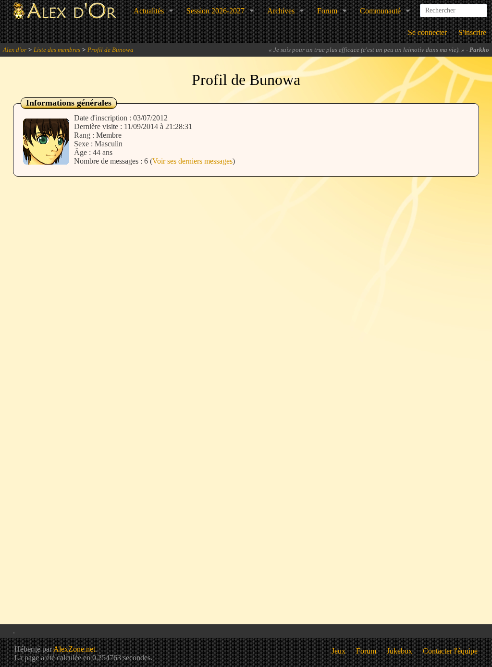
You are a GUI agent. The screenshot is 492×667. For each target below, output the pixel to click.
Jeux (338, 651)
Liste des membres (57, 49)
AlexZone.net (74, 649)
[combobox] (453, 6)
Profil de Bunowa (110, 49)
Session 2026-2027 (215, 11)
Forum (327, 11)
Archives (281, 11)
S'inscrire (472, 32)
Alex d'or (14, 49)
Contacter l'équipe (450, 651)
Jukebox (399, 651)
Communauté (380, 11)
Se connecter (427, 32)
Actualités (149, 11)
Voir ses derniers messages (192, 161)
